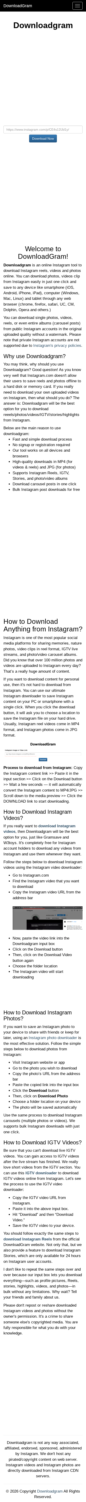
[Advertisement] (43, 80)
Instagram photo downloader (53, 1038)
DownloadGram (17, 5)
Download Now (43, 138)
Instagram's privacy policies (57, 345)
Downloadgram (50, 1491)
